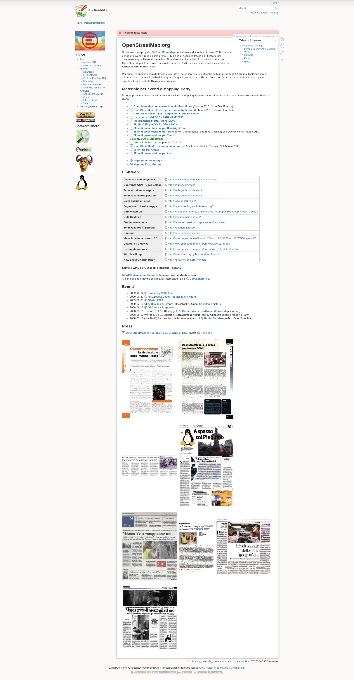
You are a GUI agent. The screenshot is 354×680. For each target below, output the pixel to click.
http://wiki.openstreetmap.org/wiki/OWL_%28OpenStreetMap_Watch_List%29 (213, 211)
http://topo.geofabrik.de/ (182, 200)
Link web (248, 55)
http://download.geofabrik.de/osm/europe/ (192, 179)
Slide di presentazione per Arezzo (154, 153)
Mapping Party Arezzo (147, 164)
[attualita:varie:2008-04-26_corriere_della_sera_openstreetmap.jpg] (149, 546)
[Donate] (154, 672)
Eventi (247, 58)
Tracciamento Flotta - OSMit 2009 (154, 120)
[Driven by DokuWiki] (215, 672)
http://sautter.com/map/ (181, 184)
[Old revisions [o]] (282, 46)
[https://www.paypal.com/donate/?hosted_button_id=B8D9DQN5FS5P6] (85, 116)
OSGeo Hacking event (162, 307)
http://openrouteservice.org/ (184, 232)
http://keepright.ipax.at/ (181, 227)
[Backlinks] (282, 53)
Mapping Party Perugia (147, 160)
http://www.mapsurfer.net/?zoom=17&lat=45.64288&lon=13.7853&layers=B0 (212, 238)
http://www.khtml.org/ (180, 254)
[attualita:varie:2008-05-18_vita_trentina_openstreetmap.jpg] (205, 465)
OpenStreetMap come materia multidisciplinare (162, 106)
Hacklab (156, 303)
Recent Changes (259, 12)
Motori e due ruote (92, 84)
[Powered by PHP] (169, 672)
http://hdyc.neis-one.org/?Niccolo (187, 259)
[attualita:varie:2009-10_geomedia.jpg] (205, 378)
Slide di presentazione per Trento (154, 135)
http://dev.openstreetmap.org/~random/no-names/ (197, 222)
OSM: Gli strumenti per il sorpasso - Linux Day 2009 (166, 113)
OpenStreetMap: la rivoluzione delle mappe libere (157, 332)
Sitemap (274, 12)
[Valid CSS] (200, 672)
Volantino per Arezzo (146, 149)
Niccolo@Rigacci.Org (91, 106)
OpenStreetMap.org (94, 23)
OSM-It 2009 (155, 300)
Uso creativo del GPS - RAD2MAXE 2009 (158, 117)
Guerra (86, 97)
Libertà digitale (90, 100)
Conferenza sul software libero (201, 311)
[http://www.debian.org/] (83, 149)
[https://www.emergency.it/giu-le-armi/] (90, 40)
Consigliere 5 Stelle (93, 94)
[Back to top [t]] (282, 60)
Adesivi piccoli (142, 142)
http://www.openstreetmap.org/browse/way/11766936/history (203, 248)
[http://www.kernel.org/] (81, 182)
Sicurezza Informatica (94, 87)
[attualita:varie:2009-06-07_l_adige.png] (149, 465)
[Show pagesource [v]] (282, 39)
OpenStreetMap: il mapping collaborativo (159, 145)
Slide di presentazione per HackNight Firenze (161, 128)
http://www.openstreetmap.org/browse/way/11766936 (199, 243)
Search (277, 8)
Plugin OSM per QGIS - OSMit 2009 (155, 124)
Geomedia (206, 332)
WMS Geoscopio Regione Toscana (147, 274)
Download (88, 72)
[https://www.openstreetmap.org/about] (82, 136)
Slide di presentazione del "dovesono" (157, 131)
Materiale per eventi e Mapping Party (259, 50)
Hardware (88, 81)
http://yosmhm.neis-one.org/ (184, 216)
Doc (82, 59)
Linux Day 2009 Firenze (162, 293)
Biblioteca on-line (92, 65)
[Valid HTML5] (184, 672)
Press (247, 61)
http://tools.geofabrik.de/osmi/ (185, 190)
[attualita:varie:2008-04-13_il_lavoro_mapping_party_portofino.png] (196, 546)
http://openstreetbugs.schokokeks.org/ (190, 206)
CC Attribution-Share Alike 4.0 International (223, 668)
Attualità (84, 91)
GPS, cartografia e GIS (94, 78)
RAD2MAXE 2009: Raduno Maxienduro (172, 296)
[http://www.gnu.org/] (84, 163)
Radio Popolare (214, 318)
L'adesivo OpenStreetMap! (146, 138)
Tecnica (84, 68)
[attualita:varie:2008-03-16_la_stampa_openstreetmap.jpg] (243, 546)
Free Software (90, 75)
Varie (85, 103)
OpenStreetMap (165, 52)
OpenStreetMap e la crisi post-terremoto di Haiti (163, 110)
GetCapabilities (199, 278)
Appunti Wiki (89, 62)
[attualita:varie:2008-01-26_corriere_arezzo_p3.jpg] (149, 616)
